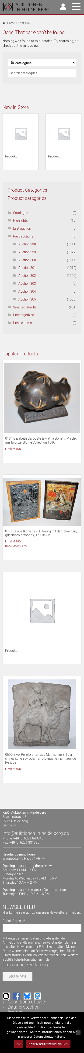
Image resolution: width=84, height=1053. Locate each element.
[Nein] (78, 1032)
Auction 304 (27, 291)
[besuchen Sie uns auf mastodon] (37, 996)
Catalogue (20, 213)
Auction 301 (27, 267)
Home (11, 23)
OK (19, 1044)
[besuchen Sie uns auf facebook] (16, 996)
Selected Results (25, 307)
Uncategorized (23, 315)
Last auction (22, 228)
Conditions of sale (26, 1002)
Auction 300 (27, 260)
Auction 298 (27, 244)
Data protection (24, 1007)
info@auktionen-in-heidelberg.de (36, 833)
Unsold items (22, 323)
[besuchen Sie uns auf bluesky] (27, 996)
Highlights (20, 220)
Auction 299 (27, 252)
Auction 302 (27, 275)
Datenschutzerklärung (25, 964)
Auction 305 (27, 299)
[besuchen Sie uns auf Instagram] (6, 996)
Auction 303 (27, 283)
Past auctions (23, 236)
